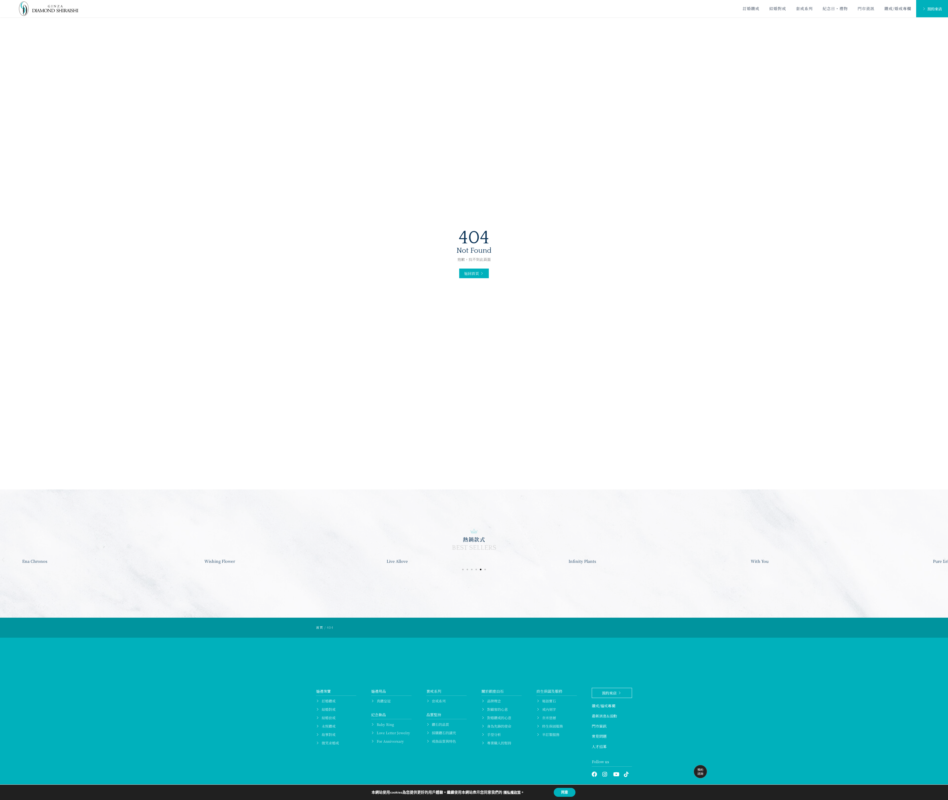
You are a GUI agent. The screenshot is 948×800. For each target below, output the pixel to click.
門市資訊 (866, 8)
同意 (564, 792)
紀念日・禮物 (835, 8)
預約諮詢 (700, 771)
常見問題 (599, 736)
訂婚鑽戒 (751, 8)
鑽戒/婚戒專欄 (897, 8)
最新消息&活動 (604, 715)
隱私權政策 (512, 792)
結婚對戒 (777, 8)
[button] (474, 273)
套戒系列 (804, 8)
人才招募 (599, 746)
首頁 (319, 627)
